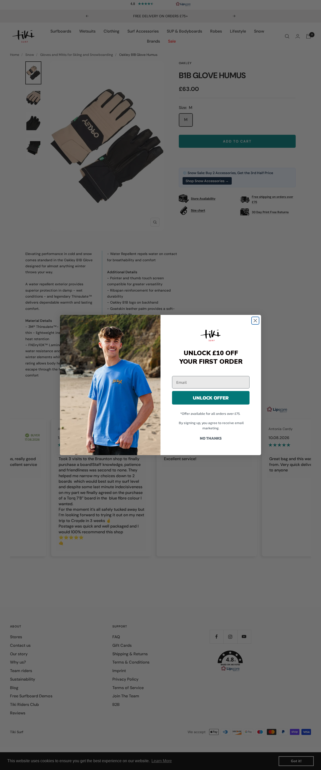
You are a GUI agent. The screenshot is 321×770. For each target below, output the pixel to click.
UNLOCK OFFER (211, 398)
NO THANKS (211, 438)
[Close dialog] (255, 320)
